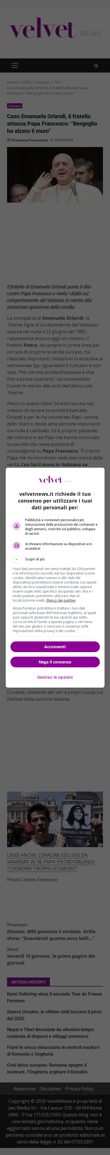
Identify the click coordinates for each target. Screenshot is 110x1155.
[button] (55, 559)
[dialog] (55, 578)
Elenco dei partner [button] (61, 600)
